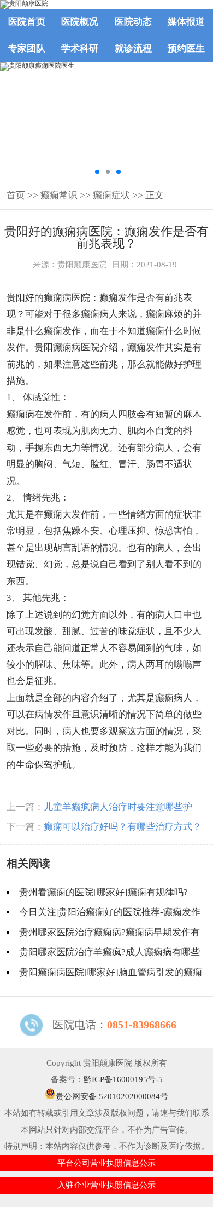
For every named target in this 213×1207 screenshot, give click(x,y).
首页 (16, 195)
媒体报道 (186, 21)
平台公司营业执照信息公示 (106, 1163)
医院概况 (79, 21)
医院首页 (26, 21)
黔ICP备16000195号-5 (123, 1079)
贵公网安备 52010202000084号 (112, 1096)
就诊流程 (133, 48)
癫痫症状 (111, 195)
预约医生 (186, 48)
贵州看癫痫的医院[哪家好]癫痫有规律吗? (103, 892)
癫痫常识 (59, 195)
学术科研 (79, 48)
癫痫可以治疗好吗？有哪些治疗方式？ (123, 826)
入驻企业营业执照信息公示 (106, 1185)
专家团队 (26, 48)
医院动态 (133, 21)
